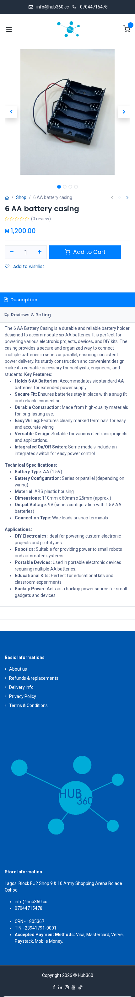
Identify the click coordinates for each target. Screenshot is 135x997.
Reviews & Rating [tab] (30, 315)
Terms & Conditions (28, 705)
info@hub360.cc (31, 901)
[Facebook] (54, 987)
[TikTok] (80, 987)
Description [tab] (23, 300)
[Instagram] (67, 987)
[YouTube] (73, 987)
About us (18, 669)
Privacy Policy (22, 696)
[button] (11, 112)
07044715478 (94, 6)
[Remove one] (12, 252)
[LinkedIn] (60, 987)
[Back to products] (119, 198)
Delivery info (21, 687)
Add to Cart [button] (88, 252)
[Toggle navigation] (9, 29)
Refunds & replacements (33, 678)
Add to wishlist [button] (28, 266)
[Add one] (40, 252)
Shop (21, 197)
